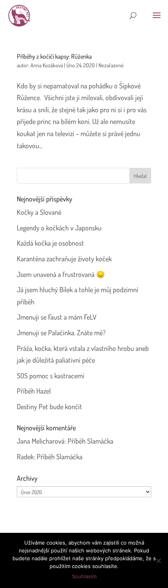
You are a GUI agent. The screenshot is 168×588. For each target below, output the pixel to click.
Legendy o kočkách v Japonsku (59, 227)
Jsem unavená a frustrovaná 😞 (61, 274)
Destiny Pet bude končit (49, 406)
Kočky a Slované (39, 212)
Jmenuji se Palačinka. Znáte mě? (61, 332)
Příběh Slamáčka (90, 441)
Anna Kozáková (46, 65)
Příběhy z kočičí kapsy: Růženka (54, 56)
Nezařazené (111, 65)
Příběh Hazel (34, 391)
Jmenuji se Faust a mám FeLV (57, 317)
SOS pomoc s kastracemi (50, 375)
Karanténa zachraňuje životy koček (64, 258)
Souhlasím (84, 576)
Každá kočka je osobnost (50, 243)
